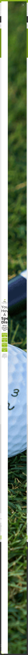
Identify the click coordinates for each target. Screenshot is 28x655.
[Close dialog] (23, 5)
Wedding (4, 335)
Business (4, 340)
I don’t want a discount (4, 354)
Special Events (4, 345)
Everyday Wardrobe (4, 350)
